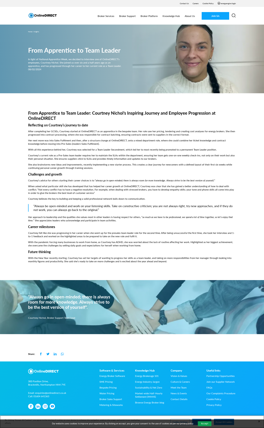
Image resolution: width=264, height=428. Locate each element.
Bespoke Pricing (108, 387)
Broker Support (127, 16)
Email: (47, 393)
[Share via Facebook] (40, 354)
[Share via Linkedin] (55, 354)
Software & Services (111, 370)
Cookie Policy (208, 3)
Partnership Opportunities (220, 376)
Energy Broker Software (112, 376)
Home (30, 32)
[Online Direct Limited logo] (42, 15)
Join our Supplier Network (220, 381)
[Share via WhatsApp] (62, 354)
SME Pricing (106, 381)
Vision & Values (179, 376)
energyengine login (228, 3)
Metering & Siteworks (111, 405)
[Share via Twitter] (48, 354)
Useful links (213, 370)
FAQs (209, 387)
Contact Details (179, 399)
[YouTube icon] (52, 406)
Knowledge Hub (171, 16)
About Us (190, 16)
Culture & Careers (180, 381)
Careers (196, 3)
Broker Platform (149, 16)
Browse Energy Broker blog (149, 402)
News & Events (179, 393)
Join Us (215, 16)
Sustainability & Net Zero (148, 387)
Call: (38, 396)
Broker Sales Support (110, 399)
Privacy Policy (214, 405)
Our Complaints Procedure (220, 393)
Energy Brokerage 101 (147, 376)
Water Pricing (106, 393)
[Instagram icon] (45, 406)
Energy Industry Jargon (147, 381)
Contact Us (184, 3)
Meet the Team (179, 387)
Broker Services (106, 16)
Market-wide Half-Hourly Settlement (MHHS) (148, 395)
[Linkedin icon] (38, 406)
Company (176, 370)
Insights (36, 32)
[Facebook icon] (30, 406)
